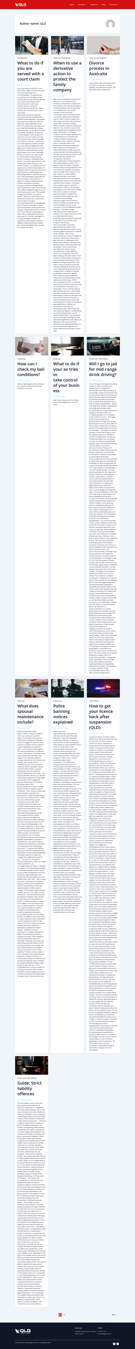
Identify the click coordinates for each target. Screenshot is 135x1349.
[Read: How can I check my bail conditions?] (31, 346)
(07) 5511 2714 (102, 1331)
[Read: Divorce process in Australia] (103, 45)
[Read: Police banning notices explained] (67, 688)
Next (114, 1315)
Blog (103, 5)
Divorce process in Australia (99, 68)
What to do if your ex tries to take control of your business (66, 377)
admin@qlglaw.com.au (104, 1334)
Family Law (56, 58)
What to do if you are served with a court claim (30, 71)
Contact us (114, 5)
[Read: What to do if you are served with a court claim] (31, 45)
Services (81, 5)
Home (72, 5)
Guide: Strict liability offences (29, 1088)
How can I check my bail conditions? (30, 369)
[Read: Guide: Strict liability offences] (31, 1065)
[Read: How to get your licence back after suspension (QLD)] (103, 688)
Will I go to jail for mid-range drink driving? (103, 369)
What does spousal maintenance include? (30, 714)
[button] (85, 4)
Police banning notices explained (63, 714)
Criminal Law (21, 359)
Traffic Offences (103, 359)
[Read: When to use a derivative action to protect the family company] (67, 45)
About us (94, 5)
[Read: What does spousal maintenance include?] (31, 688)
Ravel (49, 1342)
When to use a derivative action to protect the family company (67, 76)
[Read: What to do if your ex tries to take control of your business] (67, 346)
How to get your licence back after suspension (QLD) (101, 716)
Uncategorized (22, 58)
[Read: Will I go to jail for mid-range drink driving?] (103, 346)
